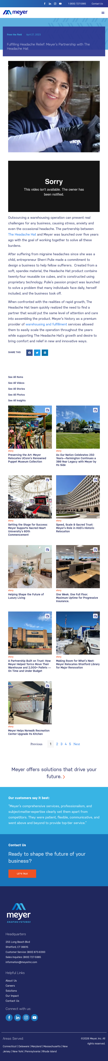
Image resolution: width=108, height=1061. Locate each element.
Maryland (36, 1046)
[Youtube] (60, 3)
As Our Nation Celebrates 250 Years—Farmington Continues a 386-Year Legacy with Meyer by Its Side (76, 460)
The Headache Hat (22, 234)
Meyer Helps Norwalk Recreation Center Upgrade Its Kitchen (29, 732)
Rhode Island (49, 1051)
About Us (11, 980)
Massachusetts (52, 1046)
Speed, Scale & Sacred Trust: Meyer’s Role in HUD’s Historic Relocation (75, 528)
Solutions (11, 990)
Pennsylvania (32, 1051)
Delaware (24, 1046)
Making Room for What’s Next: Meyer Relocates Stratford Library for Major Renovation (78, 664)
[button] (103, 12)
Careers (10, 985)
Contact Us (97, 3)
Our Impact (12, 995)
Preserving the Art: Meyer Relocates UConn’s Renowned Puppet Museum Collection (27, 458)
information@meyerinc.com (21, 962)
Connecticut (10, 1046)
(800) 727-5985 (32, 957)
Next (76, 744)
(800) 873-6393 (36, 952)
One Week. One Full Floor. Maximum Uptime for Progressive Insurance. (77, 598)
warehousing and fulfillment (46, 324)
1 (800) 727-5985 (77, 3)
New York (18, 1051)
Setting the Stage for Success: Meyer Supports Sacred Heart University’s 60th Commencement (28, 529)
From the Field (14, 34)
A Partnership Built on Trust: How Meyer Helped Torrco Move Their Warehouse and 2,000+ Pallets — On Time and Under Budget (29, 666)
